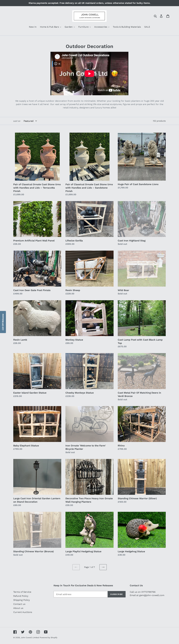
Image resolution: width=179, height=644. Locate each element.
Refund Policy (20, 596)
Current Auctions (22, 612)
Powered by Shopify (48, 637)
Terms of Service (22, 592)
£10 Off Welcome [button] (3, 322)
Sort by (16, 121)
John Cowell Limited (30, 637)
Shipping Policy (21, 600)
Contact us (19, 604)
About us (18, 608)
